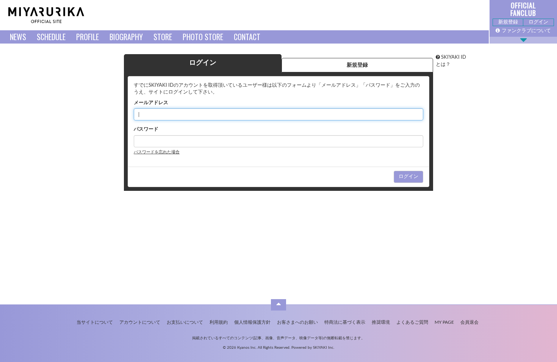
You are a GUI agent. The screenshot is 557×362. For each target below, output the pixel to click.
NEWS (18, 36)
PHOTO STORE (203, 36)
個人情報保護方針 (252, 322)
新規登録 (508, 22)
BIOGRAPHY (126, 36)
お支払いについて (185, 322)
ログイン (538, 22)
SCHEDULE (51, 36)
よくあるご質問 (412, 322)
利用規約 (219, 322)
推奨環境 (381, 322)
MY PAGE (444, 322)
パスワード (146, 129)
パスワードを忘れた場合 (157, 152)
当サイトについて (95, 322)
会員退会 (469, 322)
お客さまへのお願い (297, 322)
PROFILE (87, 36)
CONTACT (247, 36)
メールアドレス (151, 102)
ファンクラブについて (526, 30)
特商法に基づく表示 (344, 322)
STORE (162, 36)
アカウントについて (139, 322)
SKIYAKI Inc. (323, 348)
